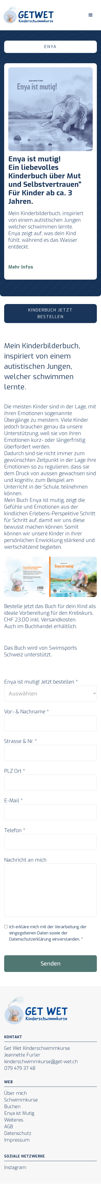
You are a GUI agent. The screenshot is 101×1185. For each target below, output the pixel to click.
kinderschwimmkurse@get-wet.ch (41, 1062)
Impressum (17, 1140)
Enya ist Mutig (19, 1113)
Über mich (15, 1093)
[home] (27, 15)
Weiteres (13, 1120)
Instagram (15, 1167)
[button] (90, 15)
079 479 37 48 (19, 1068)
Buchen (12, 1107)
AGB (8, 1127)
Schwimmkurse (21, 1100)
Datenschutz (17, 1133)
